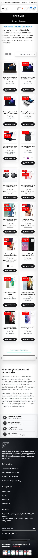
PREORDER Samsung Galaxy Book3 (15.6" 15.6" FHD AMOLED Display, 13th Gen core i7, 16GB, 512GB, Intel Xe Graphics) (10, 78)
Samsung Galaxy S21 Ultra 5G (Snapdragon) (28, 293)
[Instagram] (6, 533)
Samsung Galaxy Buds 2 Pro (28, 146)
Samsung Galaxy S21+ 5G (28, 327)
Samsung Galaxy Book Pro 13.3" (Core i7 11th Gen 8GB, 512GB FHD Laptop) (28, 78)
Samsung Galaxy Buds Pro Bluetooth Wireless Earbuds (10, 185)
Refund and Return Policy (11, 481)
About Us (5, 499)
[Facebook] (2, 533)
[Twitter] (9, 533)
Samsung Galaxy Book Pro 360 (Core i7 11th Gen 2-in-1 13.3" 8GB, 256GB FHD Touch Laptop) (28, 112)
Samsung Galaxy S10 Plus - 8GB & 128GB (28, 254)
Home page (6, 491)
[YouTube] (13, 533)
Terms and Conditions (10, 469)
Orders (4, 495)
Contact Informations (10, 477)
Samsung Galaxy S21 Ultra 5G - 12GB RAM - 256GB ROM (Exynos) (10, 327)
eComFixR (16, 546)
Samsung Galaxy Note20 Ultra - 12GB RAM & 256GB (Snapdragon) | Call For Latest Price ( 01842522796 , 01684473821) (10, 254)
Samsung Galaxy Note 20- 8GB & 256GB (10, 220)
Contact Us (6, 503)
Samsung (10, 81)
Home (14, 21)
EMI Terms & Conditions (11, 473)
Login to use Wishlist (14, 64)
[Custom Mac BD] (5, 445)
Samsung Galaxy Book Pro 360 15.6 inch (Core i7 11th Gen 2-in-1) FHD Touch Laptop (10, 146)
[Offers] (22, 8)
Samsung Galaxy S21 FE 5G (10, 293)
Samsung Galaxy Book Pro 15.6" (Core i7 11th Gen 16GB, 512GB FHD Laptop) (10, 112)
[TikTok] (16, 533)
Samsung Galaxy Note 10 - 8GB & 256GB (28, 185)
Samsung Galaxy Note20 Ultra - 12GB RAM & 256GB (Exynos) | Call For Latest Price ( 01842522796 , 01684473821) (28, 220)
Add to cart (11, 89)
